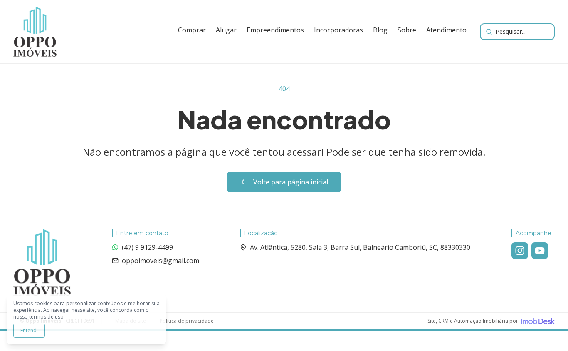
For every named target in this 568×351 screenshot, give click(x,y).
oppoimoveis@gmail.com (160, 260)
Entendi (29, 330)
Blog (380, 30)
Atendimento (446, 30)
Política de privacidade (187, 321)
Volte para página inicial (290, 182)
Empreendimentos (275, 30)
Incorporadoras (338, 30)
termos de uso (46, 316)
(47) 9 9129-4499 (147, 247)
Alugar (226, 30)
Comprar (192, 30)
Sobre (407, 30)
